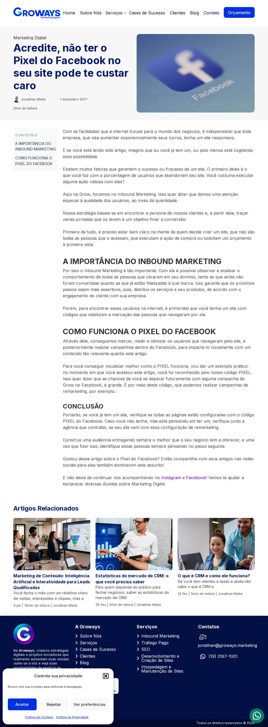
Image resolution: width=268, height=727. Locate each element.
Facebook (196, 477)
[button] (105, 676)
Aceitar (22, 704)
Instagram (171, 477)
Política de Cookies (39, 717)
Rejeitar (54, 704)
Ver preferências (89, 704)
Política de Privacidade (72, 717)
